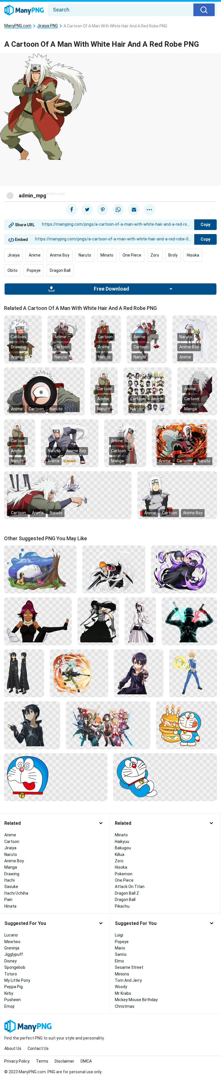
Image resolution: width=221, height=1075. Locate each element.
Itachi (9, 880)
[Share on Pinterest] (102, 209)
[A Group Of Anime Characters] (108, 725)
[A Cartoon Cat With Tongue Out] (55, 777)
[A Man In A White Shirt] (140, 621)
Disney (10, 961)
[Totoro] (40, 569)
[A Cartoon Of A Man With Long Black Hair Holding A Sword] (98, 621)
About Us (12, 1048)
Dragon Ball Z (127, 893)
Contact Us (38, 1048)
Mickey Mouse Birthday (136, 999)
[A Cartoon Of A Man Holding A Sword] (193, 673)
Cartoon (18, 336)
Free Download (111, 289)
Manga (190, 409)
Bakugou (123, 848)
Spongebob (14, 967)
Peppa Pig (13, 986)
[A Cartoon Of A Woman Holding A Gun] (79, 673)
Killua (119, 854)
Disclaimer (64, 1061)
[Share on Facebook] (71, 209)
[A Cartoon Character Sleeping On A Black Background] (165, 777)
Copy (205, 224)
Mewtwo (12, 941)
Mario (120, 948)
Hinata (10, 906)
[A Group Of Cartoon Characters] (147, 390)
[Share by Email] (134, 209)
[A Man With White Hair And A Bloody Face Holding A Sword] (68, 494)
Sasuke (11, 886)
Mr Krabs (123, 993)
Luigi (119, 935)
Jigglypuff (13, 954)
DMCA (86, 1061)
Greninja (11, 948)
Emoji (9, 1006)
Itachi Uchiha (16, 893)
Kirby (8, 993)
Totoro (10, 974)
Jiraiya (13, 255)
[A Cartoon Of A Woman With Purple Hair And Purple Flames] (184, 569)
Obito (12, 270)
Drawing (18, 347)
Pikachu (122, 906)
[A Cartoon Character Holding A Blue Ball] (146, 338)
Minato (106, 255)
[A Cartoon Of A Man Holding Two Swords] (113, 569)
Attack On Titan (129, 886)
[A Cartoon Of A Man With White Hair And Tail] (66, 338)
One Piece (132, 255)
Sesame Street (129, 967)
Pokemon (123, 874)
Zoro (154, 255)
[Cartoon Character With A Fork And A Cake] (186, 725)
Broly (173, 255)
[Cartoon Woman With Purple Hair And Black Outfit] (38, 621)
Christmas (124, 1006)
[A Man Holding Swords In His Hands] (189, 621)
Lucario (11, 935)
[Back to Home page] (24, 10)
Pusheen (12, 999)
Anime (35, 255)
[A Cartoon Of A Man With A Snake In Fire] (184, 442)
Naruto (85, 255)
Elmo (119, 961)
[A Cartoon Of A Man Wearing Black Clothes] (24, 673)
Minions (122, 974)
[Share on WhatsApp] (118, 209)
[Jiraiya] (194, 338)
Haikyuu (122, 841)
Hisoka (193, 255)
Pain (8, 899)
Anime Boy (59, 255)
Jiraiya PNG (47, 26)
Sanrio (121, 954)
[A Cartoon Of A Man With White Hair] (197, 390)
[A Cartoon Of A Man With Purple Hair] (139, 673)
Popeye (34, 270)
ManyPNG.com (17, 26)
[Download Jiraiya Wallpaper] (69, 442)
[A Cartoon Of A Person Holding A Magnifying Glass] (44, 390)
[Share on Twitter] (87, 209)
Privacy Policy (17, 1061)
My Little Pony (17, 980)
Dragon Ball (60, 270)
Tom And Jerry (128, 980)
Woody (121, 986)
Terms (42, 1061)
